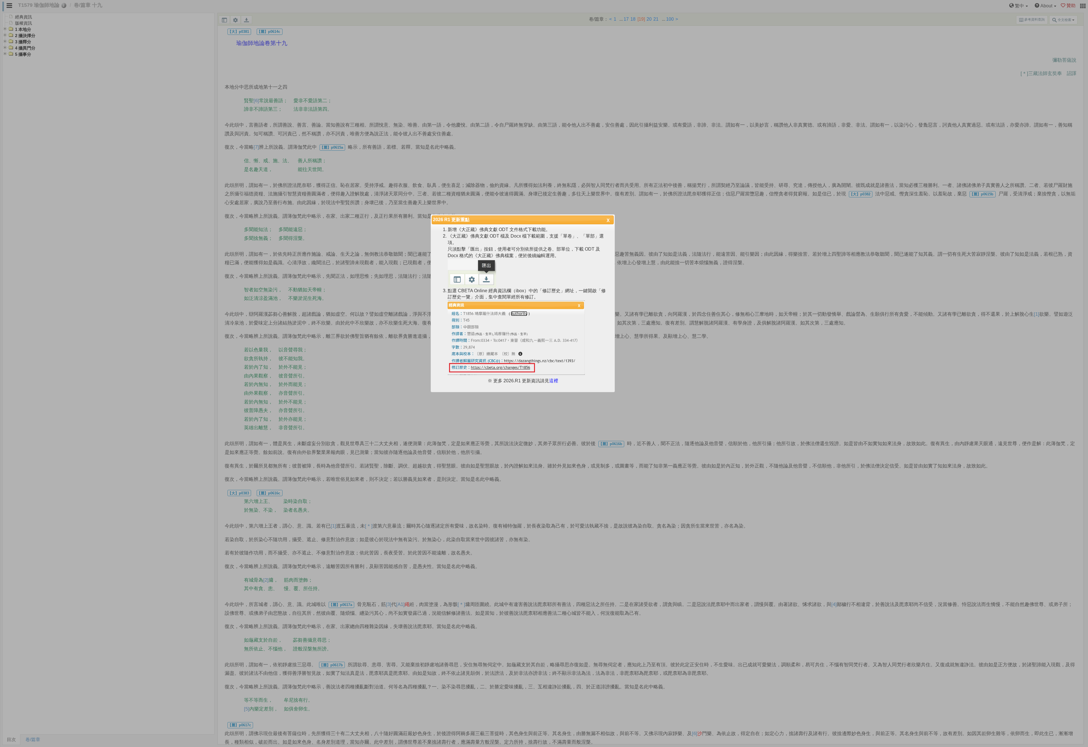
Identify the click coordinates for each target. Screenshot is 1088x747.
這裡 (553, 380)
